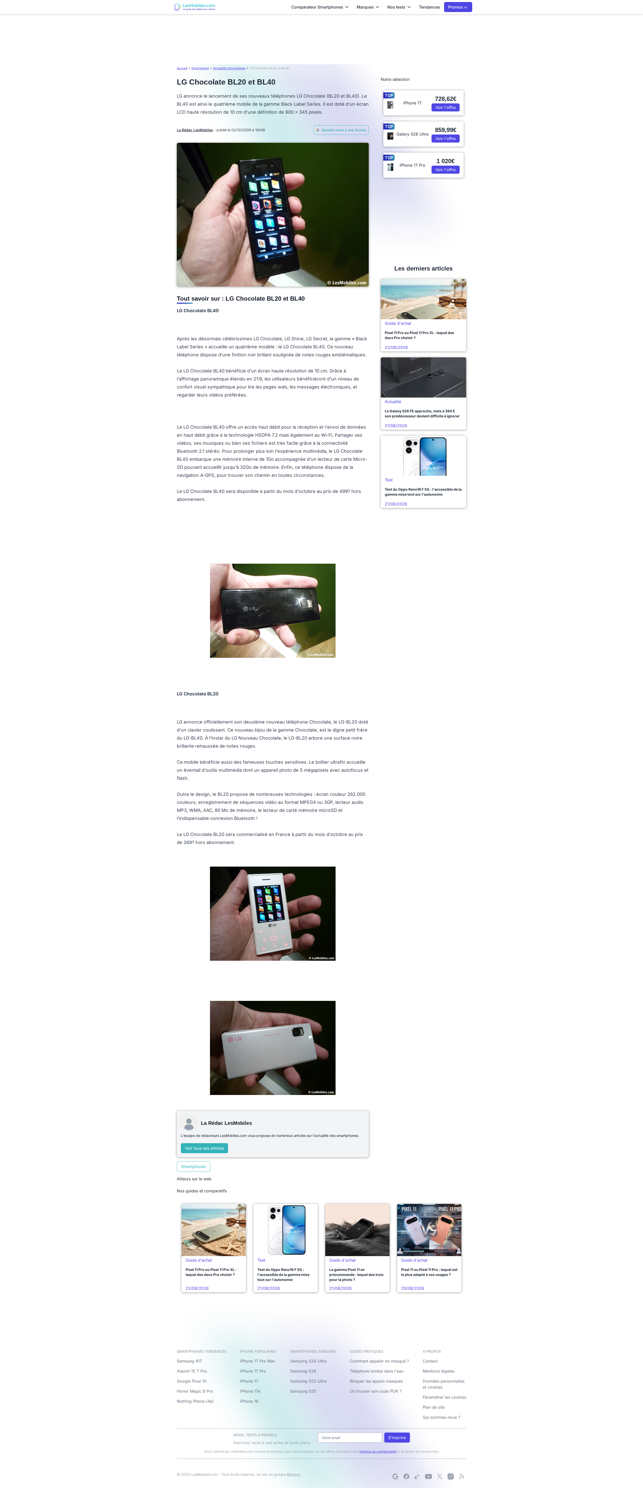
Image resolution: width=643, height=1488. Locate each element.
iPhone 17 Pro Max (257, 1361)
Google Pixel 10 (191, 1381)
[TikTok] (417, 1476)
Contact (430, 1361)
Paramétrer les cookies (444, 1397)
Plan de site (434, 1407)
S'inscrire (397, 1437)
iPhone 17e (250, 1391)
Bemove (293, 1474)
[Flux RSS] (461, 1476)
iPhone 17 (249, 1381)
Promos (456, 7)
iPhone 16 (249, 1401)
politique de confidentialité (378, 1451)
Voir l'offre (446, 107)
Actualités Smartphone (229, 68)
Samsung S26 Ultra (308, 1361)
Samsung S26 (303, 1371)
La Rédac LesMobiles (195, 130)
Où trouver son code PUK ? (376, 1391)
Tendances (429, 7)
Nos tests (396, 7)
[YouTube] (428, 1476)
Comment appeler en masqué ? (379, 1361)
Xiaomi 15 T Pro (192, 1371)
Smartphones (193, 1166)
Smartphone (200, 68)
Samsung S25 (303, 1391)
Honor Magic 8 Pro (195, 1391)
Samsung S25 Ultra (308, 1381)
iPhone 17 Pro (253, 1371)
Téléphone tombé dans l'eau (376, 1371)
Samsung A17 (189, 1361)
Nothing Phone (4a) (195, 1401)
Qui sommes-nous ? (441, 1417)
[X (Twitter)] (439, 1476)
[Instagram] (450, 1476)
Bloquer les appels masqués (376, 1381)
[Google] (395, 1476)
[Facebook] (406, 1476)
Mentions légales (438, 1371)
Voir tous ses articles (204, 1148)
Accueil (182, 68)
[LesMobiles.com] (195, 7)
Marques (365, 7)
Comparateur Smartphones (317, 7)
